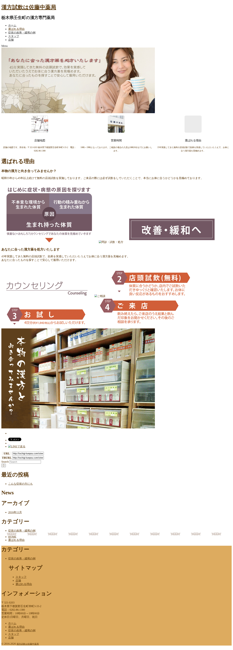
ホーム (12, 25)
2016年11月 (15, 512)
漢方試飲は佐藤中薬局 (28, 7)
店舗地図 (39, 140)
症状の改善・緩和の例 (21, 32)
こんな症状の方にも (20, 483)
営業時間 (116, 140)
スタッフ (13, 36)
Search (5, 461)
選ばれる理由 (16, 29)
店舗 (11, 39)
